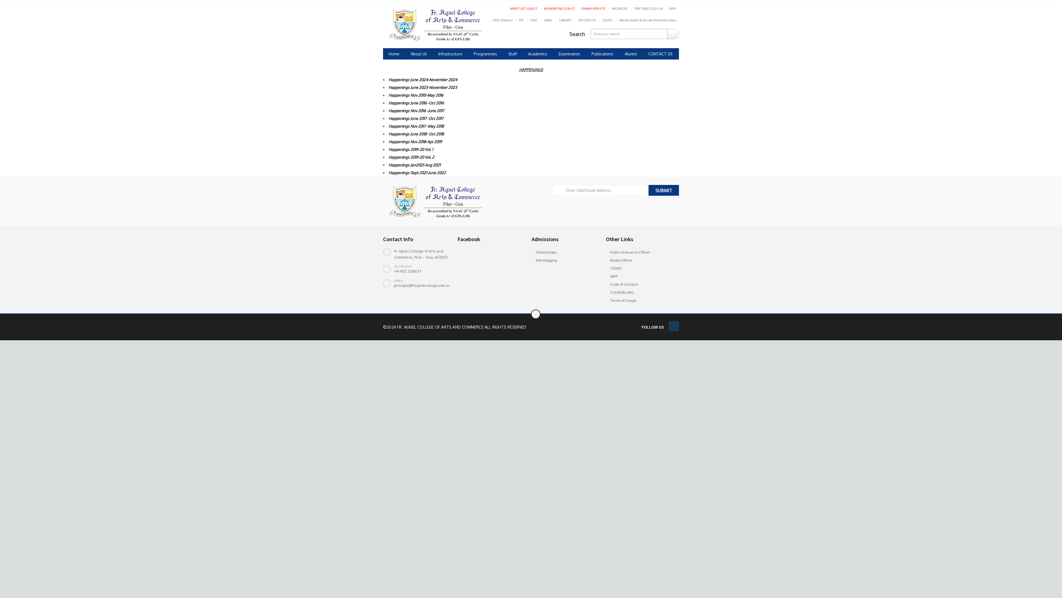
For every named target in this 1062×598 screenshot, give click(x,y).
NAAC (548, 20)
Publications (602, 53)
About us (419, 53)
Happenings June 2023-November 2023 (423, 87)
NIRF (672, 9)
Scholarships (546, 252)
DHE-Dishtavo (502, 20)
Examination (569, 53)
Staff (512, 53)
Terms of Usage (623, 300)
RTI (521, 20)
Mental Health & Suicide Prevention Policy (647, 20)
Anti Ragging (546, 260)
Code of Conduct (624, 284)
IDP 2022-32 (587, 20)
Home (394, 53)
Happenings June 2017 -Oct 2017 (416, 118)
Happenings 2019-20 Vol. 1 (411, 149)
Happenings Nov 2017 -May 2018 (416, 126)
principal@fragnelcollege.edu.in (422, 285)
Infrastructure (450, 53)
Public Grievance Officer (630, 252)
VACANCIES (620, 9)
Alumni (631, 53)
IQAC (534, 20)
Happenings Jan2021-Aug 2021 (415, 165)
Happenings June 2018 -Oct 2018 (416, 134)
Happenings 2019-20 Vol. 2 (411, 157)
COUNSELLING (622, 292)
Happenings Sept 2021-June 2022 (417, 172)
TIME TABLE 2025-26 (648, 9)
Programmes (485, 53)
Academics (537, 53)
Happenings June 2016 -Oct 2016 (416, 102)
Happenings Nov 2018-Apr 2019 (415, 141)
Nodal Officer (621, 260)
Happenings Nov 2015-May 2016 (416, 95)
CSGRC (607, 20)
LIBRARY (565, 20)
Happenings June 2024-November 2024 (423, 79)
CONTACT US (660, 53)
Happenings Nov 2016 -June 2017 (416, 110)
